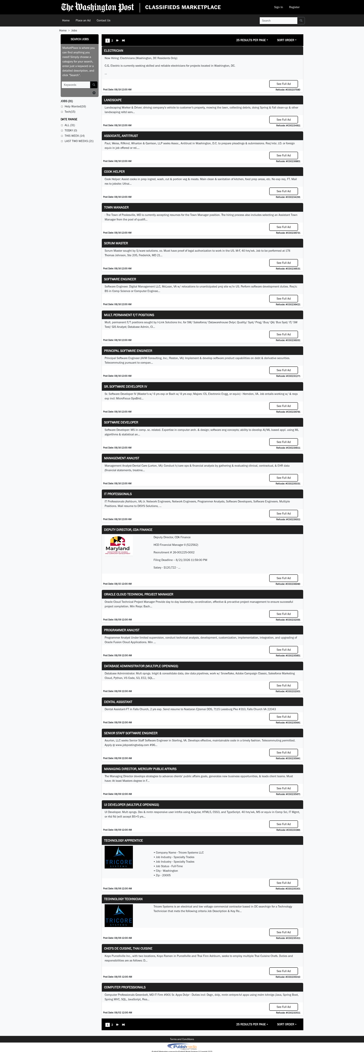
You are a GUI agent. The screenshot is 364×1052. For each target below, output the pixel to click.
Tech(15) (70, 111)
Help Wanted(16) (75, 106)
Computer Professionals (125, 987)
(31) (67, 101)
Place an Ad (83, 20)
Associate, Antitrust (121, 136)
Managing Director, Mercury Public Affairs (140, 769)
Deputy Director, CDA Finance (128, 530)
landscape (113, 100)
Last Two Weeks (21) (79, 141)
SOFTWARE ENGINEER (120, 279)
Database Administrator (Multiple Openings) (141, 666)
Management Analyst (121, 458)
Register (294, 7)
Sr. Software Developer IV (125, 386)
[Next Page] (118, 40)
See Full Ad (284, 84)
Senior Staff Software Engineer (131, 733)
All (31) (70, 125)
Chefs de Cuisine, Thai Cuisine (128, 948)
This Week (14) (75, 135)
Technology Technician (123, 899)
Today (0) (71, 130)
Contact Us (103, 20)
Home (66, 20)
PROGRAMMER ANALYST (122, 630)
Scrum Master (116, 243)
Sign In (278, 7)
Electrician (113, 50)
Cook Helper (114, 171)
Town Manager (116, 207)
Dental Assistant (118, 702)
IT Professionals (118, 494)
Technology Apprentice (123, 840)
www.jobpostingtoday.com (132, 745)
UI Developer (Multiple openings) (131, 805)
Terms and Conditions (182, 1039)
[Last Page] (123, 40)
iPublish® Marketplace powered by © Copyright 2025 (182, 1046)
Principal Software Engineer (128, 351)
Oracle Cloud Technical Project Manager (138, 594)
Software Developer (121, 422)
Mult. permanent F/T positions (129, 315)
